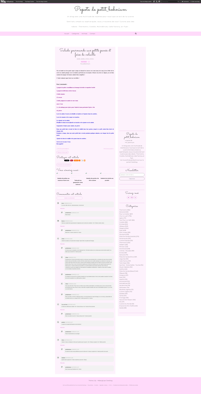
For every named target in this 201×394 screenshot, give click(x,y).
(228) (123, 244)
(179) (123, 255)
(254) (124, 242)
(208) (124, 248)
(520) (123, 224)
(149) (123, 269)
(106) (124, 297)
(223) (123, 246)
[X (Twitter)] (157, 1)
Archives (84, 33)
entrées (92, 59)
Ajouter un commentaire (69, 198)
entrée (87, 59)
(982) (124, 210)
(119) (124, 283)
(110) (125, 291)
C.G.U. (110, 385)
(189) (126, 251)
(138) (123, 273)
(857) (126, 214)
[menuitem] (66, 34)
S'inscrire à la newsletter (63, 164)
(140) (128, 271)
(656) (127, 220)
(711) (122, 218)
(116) (124, 285)
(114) (124, 287)
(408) (122, 230)
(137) (123, 275)
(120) (124, 281)
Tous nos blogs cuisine (145, 1)
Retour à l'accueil (62, 152)
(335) (124, 234)
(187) (123, 253)
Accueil (66, 33)
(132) (122, 277)
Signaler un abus (104, 385)
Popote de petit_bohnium (100, 9)
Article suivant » (109, 148)
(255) (126, 240)
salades (83, 59)
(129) (123, 279)
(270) (129, 236)
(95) (126, 304)
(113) (126, 289)
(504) (124, 228)
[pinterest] (159, 1)
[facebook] (154, 1)
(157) (125, 261)
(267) (125, 238)
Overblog (109, 380)
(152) (131, 265)
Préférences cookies (133, 385)
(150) (125, 267)
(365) (124, 232)
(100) (127, 300)
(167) (128, 257)
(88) (123, 308)
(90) (128, 306)
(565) (123, 222)
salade (78, 59)
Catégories (75, 33)
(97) (121, 302)
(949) (123, 212)
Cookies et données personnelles (120, 385)
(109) (123, 293)
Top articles (90, 385)
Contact (92, 33)
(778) (125, 216)
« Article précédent (63, 148)
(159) (123, 259)
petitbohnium (135, 160)
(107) (122, 295)
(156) (124, 263)
